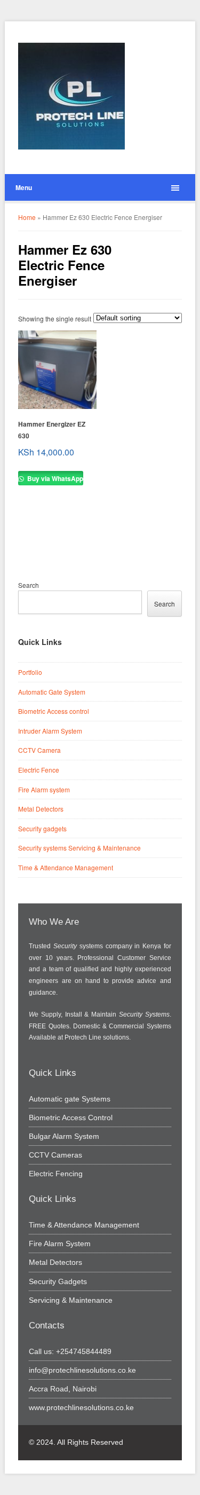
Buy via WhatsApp (54, 478)
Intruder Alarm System (50, 730)
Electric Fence (38, 769)
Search (28, 584)
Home (27, 217)
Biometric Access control (53, 710)
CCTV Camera (39, 749)
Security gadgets (42, 828)
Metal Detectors (40, 808)
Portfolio (30, 671)
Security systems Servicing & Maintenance (79, 847)
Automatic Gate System (51, 691)
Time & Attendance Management (65, 867)
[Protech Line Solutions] (71, 96)
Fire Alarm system (44, 789)
